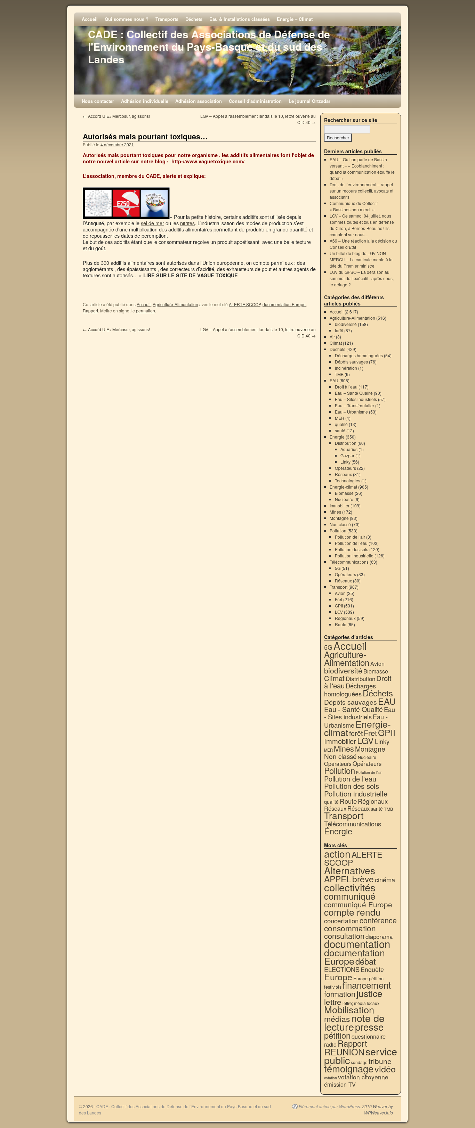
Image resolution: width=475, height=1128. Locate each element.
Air (332, 337)
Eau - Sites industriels (359, 713)
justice (369, 993)
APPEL (337, 879)
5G (337, 568)
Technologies (347, 480)
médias (337, 1018)
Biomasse (344, 493)
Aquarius (348, 449)
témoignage (348, 1068)
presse (369, 1026)
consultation (344, 935)
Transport (338, 587)
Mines (335, 512)
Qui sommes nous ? (126, 19)
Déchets (193, 19)
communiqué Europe (358, 904)
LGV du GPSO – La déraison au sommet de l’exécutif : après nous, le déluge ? (362, 278)
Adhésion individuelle (144, 101)
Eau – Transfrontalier (354, 405)
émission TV (340, 1084)
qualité (341, 424)
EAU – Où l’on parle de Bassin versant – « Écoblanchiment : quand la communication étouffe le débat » (362, 168)
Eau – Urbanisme (351, 412)
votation (330, 1077)
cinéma (385, 879)
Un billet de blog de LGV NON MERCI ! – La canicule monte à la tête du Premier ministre (361, 259)
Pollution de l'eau (351, 543)
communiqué (349, 895)
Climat (336, 343)
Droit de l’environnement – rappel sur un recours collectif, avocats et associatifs (361, 190)
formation (339, 993)
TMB (339, 374)
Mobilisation (349, 1009)
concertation (341, 920)
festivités (332, 986)
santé (340, 430)
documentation (357, 943)
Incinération (346, 368)
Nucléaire (344, 499)
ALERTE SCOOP (244, 304)
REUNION (344, 1051)
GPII (339, 605)
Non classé (340, 524)
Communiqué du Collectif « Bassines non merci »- (354, 206)
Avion (340, 593)
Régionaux (345, 618)
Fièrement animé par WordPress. (330, 1106)
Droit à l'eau (346, 387)
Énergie (337, 437)
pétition (337, 1035)
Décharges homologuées (359, 355)
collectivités (350, 887)
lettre (332, 1001)
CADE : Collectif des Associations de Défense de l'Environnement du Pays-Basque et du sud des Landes (209, 46)
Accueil (90, 19)
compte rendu (352, 911)
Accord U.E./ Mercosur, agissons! (116, 116)
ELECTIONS (342, 969)
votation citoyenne (363, 1076)
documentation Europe (284, 304)
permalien (145, 310)
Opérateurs (345, 468)
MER (339, 418)
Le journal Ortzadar (309, 101)
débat (365, 961)
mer (159, 223)
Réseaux (343, 474)
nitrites (187, 223)
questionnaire (369, 1036)
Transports (166, 19)
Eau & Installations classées (239, 19)
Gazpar (347, 455)
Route (340, 624)
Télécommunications (349, 562)
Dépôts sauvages (351, 362)
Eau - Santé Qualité (353, 709)
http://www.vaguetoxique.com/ (207, 161)
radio (330, 1044)
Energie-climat (343, 487)
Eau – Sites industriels (356, 399)
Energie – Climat (295, 19)
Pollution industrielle (354, 555)
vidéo (385, 1068)
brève (363, 879)
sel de (148, 223)
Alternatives (349, 870)
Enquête (372, 969)
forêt (339, 330)
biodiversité (346, 324)
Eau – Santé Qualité (354, 393)
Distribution (345, 443)
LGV (339, 612)
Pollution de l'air (350, 537)
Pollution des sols (351, 549)
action (337, 853)
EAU (334, 380)
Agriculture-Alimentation (175, 304)
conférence (378, 920)
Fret (338, 599)
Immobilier (339, 505)
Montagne (339, 518)
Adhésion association (198, 101)
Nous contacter (98, 101)
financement (367, 984)
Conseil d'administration (255, 101)
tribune (380, 1061)
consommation (350, 927)
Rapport (90, 310)
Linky (345, 462)
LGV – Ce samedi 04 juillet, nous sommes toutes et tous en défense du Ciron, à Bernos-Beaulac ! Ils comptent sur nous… (362, 225)
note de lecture (354, 1022)
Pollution (338, 530)
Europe (338, 976)
